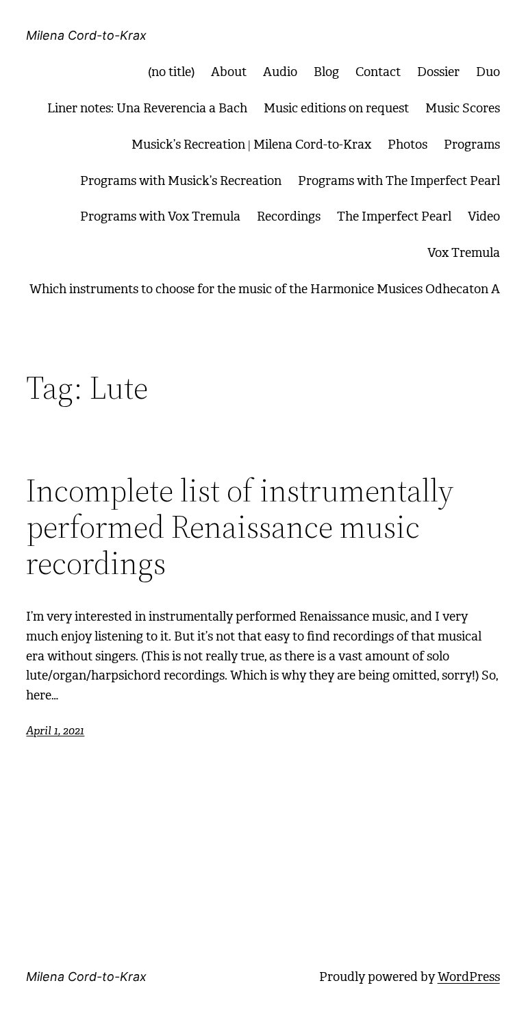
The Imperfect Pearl (394, 216)
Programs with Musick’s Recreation (180, 181)
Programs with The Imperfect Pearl (399, 181)
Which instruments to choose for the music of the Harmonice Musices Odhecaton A (264, 289)
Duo (488, 72)
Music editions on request (336, 108)
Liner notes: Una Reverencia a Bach (147, 108)
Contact (378, 72)
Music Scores (462, 108)
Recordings (289, 216)
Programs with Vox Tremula (160, 216)
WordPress (469, 977)
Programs (472, 144)
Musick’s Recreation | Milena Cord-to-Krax (251, 144)
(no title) (171, 72)
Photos (407, 144)
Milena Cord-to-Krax (86, 35)
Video (484, 216)
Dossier (438, 72)
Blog (326, 72)
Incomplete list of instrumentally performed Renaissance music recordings (239, 526)
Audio (280, 72)
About (229, 72)
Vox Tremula (463, 253)
